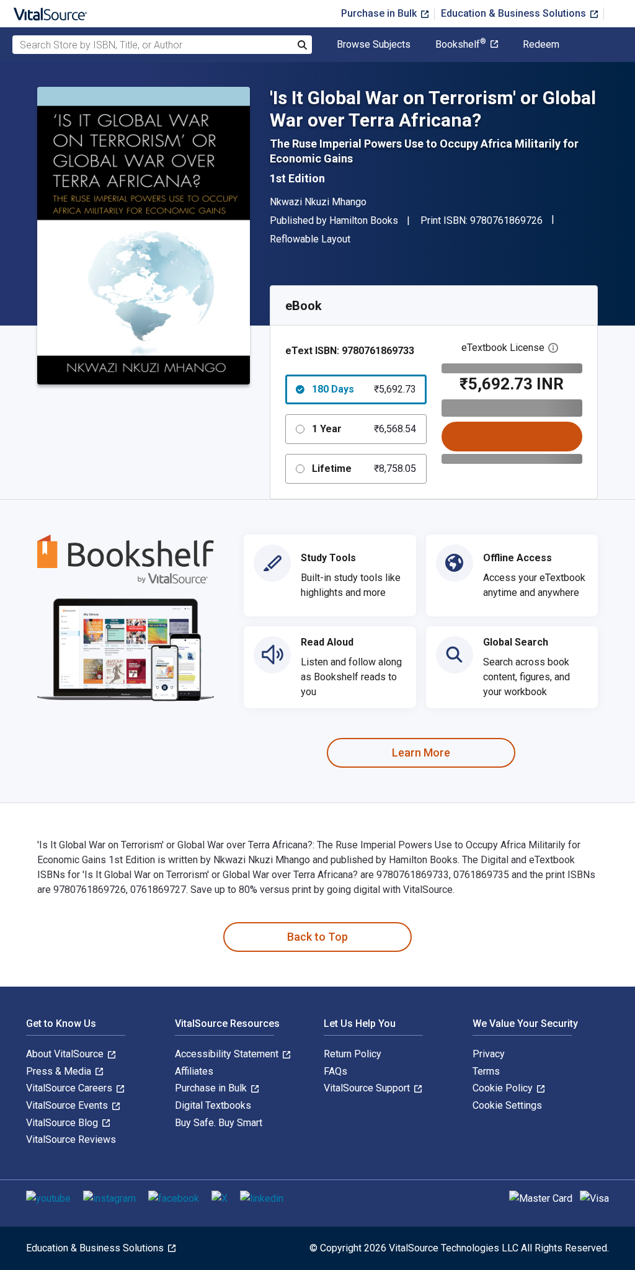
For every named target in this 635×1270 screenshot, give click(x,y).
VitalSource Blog (63, 1123)
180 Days (364, 389)
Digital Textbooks (213, 1105)
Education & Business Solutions (514, 13)
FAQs (335, 1071)
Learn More (421, 752)
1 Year (364, 429)
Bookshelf (460, 45)
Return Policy (352, 1054)
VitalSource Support (368, 1088)
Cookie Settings (507, 1105)
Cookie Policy (504, 1088)
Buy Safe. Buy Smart (218, 1123)
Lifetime (364, 468)
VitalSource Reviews (71, 1139)
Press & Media (60, 1071)
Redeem (541, 45)
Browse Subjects (374, 45)
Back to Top (317, 936)
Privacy (489, 1054)
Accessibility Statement (228, 1054)
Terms (486, 1071)
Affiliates (194, 1071)
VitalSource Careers (70, 1088)
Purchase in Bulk (380, 13)
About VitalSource (66, 1054)
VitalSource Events (68, 1105)
